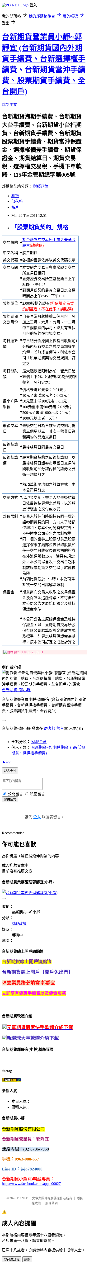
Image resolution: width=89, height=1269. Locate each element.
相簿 (15, 196)
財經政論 (40, 186)
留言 (60, 728)
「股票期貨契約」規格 (39, 227)
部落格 (17, 201)
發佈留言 (10, 799)
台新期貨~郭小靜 (16, 690)
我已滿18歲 (11, 1259)
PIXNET (22, 1198)
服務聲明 (51, 1203)
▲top (6, 761)
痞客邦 (49, 728)
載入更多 (10, 770)
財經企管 (39, 742)
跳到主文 (9, 105)
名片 (15, 207)
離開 (27, 1259)
